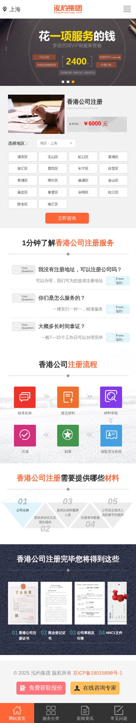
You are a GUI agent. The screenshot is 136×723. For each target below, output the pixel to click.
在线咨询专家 (99, 688)
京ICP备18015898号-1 (97, 673)
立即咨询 (67, 218)
